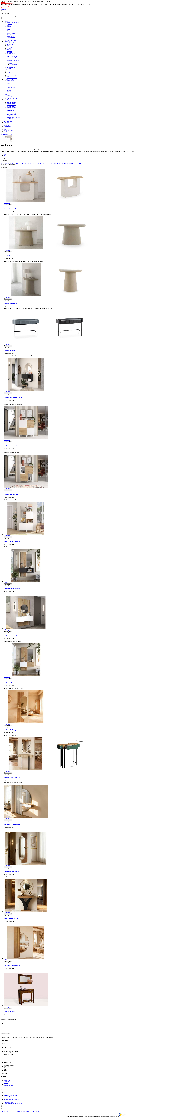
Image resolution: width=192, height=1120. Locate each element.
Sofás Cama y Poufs (11, 75)
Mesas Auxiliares (11, 30)
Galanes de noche (11, 87)
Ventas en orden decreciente (7, 163)
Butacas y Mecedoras (12, 78)
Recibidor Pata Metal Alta (12, 777)
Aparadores (9, 24)
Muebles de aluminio (11, 107)
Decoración (9, 91)
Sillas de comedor (11, 37)
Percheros (9, 88)
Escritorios (9, 61)
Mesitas (8, 45)
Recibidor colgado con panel (12, 683)
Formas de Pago (7, 1063)
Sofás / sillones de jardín (12, 113)
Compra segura (7, 1048)
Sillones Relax (10, 72)
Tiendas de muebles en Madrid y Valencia (13, 1103)
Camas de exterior (11, 118)
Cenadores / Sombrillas (12, 115)
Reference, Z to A (76, 163)
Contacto (6, 124)
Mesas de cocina (10, 36)
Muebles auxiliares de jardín (13, 117)
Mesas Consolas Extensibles (13, 34)
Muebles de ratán (11, 103)
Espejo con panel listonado (12, 965)
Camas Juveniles (10, 59)
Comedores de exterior (12, 101)
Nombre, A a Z (23, 163)
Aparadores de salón (8, 1102)
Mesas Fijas (9, 32)
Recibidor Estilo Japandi (11, 730)
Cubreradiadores (10, 86)
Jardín (6, 99)
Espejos (8, 84)
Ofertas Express (7, 126)
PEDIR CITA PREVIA (6, 134)
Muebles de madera (11, 105)
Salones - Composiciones (13, 22)
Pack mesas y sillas (11, 40)
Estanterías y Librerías (12, 98)
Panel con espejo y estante (11, 871)
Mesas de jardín (10, 110)
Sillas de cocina (10, 38)
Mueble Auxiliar (10, 80)
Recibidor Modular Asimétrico (13, 494)
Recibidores (9, 82)
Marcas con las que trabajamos (11, 1051)
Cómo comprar (7, 1062)
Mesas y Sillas (8, 28)
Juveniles (7, 55)
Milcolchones (7, 125)
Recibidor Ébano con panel (12, 588)
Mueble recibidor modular (12, 541)
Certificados (6, 1050)
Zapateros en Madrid (8, 1100)
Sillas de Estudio (10, 97)
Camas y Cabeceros (11, 44)
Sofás (6, 70)
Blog (5, 1069)
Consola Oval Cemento (11, 256)
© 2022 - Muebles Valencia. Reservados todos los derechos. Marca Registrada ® (20, 1111)
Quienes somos (7, 1047)
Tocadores (9, 49)
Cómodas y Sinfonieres (12, 47)
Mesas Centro (10, 29)
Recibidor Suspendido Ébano (13, 397)
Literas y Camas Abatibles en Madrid (12, 1099)
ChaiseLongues (10, 74)
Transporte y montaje (9, 1065)
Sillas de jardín (10, 109)
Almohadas (9, 68)
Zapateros (9, 83)
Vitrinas (8, 25)
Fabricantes (6, 122)
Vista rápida (7, 203)
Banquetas (9, 51)
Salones (6, 21)
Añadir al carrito (7, 204)
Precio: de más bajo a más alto (41, 163)
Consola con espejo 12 (10, 1011)
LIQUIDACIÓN (8, 121)
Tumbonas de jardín (11, 111)
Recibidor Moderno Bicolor (12, 446)
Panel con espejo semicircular (13, 824)
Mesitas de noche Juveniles (13, 60)
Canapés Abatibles (11, 53)
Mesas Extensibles (11, 33)
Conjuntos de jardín (11, 102)
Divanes (8, 76)
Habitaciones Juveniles (12, 56)
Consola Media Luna (10, 303)
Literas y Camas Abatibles (13, 57)
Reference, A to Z (68, 163)
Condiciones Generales (9, 1052)
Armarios (9, 48)
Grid (5, 154)
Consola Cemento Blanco (11, 209)
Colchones (9, 52)
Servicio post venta (8, 1054)
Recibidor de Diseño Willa (12, 350)
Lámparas (9, 90)
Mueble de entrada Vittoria (12, 918)
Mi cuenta (6, 1067)
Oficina (6, 94)
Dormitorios (7, 41)
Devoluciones (7, 1066)
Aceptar (3, 3)
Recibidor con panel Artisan (12, 636)
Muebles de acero (11, 106)
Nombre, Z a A (30, 163)
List (4, 155)
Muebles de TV (10, 26)
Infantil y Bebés (13, 64)
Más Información (9, 3)
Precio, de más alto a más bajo (56, 163)
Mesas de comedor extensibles (11, 1095)
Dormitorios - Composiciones (14, 43)
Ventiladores (9, 119)
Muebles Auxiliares (9, 79)
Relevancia (17, 163)
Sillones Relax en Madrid (10, 1098)
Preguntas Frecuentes (9, 1046)
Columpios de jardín (11, 114)
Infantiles (10, 63)
